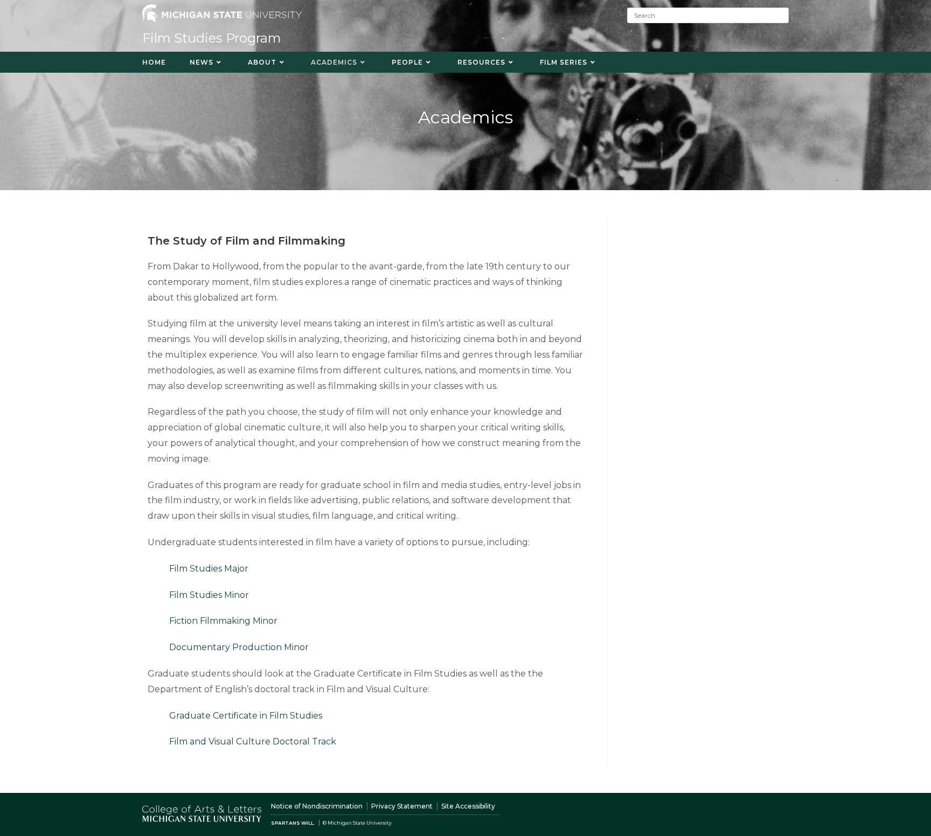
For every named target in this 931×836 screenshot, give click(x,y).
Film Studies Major (208, 568)
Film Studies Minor (209, 595)
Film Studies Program (211, 38)
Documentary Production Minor (239, 647)
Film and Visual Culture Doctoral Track (252, 741)
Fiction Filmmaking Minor (223, 621)
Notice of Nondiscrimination (317, 806)
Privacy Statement (402, 806)
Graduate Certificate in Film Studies (245, 715)
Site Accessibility (468, 806)
